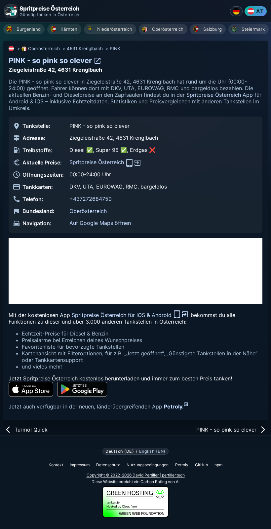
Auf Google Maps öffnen (100, 223)
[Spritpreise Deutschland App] (236, 11)
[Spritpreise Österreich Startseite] (11, 11)
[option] (24, 29)
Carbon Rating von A (159, 481)
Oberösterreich (44, 48)
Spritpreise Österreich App (219, 94)
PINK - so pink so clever (51, 60)
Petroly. (174, 406)
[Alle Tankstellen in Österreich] (12, 48)
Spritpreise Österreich (97, 162)
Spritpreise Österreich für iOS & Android (122, 315)
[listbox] (137, 29)
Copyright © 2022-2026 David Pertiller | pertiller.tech (136, 475)
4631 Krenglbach (85, 48)
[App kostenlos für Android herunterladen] (82, 389)
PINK (115, 48)
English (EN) (152, 451)
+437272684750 (90, 198)
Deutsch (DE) (119, 451)
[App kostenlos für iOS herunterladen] (31, 389)
